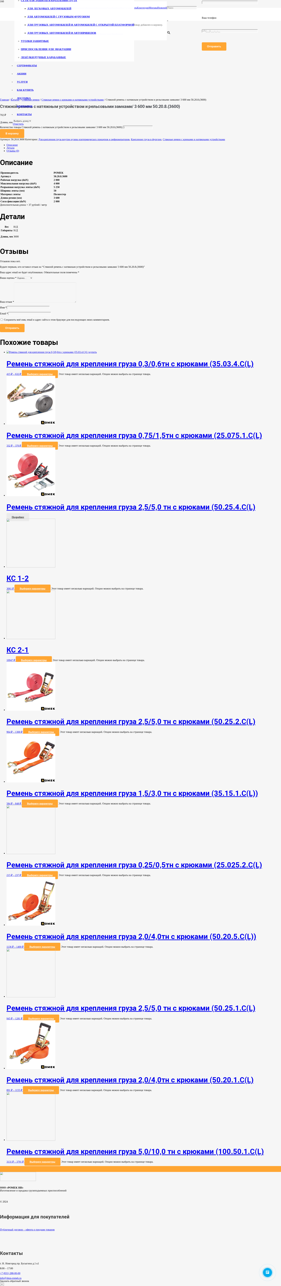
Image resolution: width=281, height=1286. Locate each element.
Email (4, 313)
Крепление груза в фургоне (146, 139)
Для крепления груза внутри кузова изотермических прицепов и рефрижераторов (84, 139)
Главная (4, 99)
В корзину (12, 133)
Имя (3, 307)
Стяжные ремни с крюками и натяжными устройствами (194, 139)
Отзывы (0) (13, 150)
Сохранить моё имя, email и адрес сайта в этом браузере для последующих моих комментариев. (57, 319)
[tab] (144, 145)
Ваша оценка (8, 278)
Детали (10, 147)
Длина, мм (6, 122)
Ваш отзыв (7, 301)
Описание (12, 145)
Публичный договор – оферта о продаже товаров (27, 1229)
